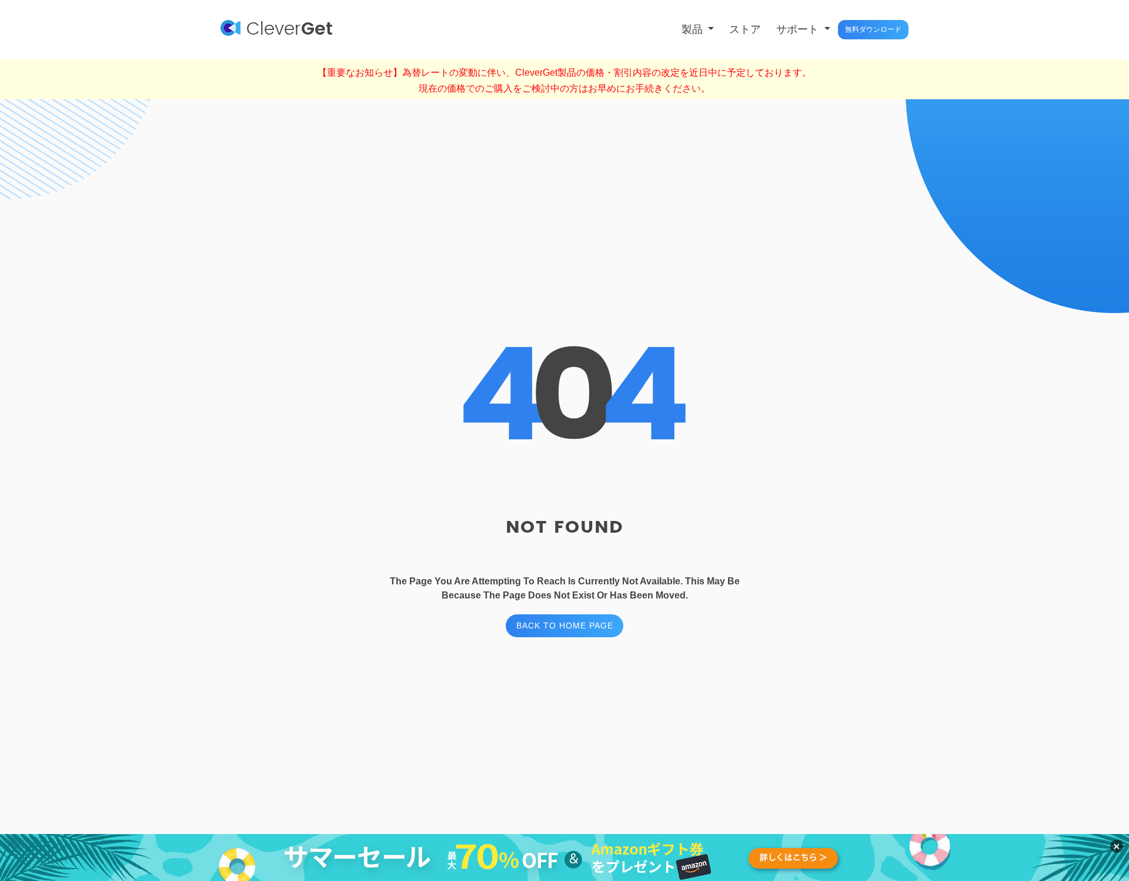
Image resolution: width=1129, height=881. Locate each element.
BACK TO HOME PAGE (564, 625)
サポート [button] (798, 29)
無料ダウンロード (873, 29)
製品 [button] (694, 29)
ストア (745, 29)
